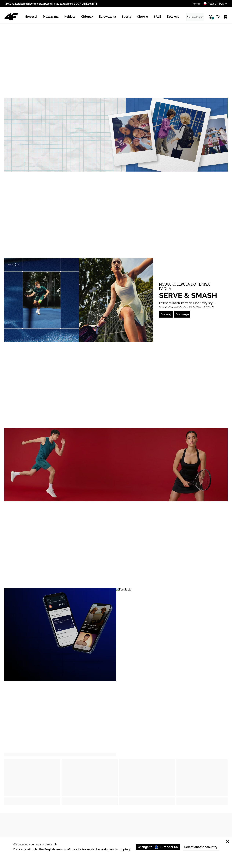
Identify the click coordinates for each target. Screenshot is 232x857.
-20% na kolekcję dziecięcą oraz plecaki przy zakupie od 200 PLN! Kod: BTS (50, 3)
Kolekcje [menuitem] (173, 16)
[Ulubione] (216, 17)
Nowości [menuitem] (31, 16)
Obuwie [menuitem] (142, 16)
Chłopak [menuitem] (87, 16)
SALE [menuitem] (157, 16)
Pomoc (196, 3)
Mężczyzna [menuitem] (51, 16)
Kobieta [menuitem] (69, 16)
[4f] (11, 17)
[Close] (227, 841)
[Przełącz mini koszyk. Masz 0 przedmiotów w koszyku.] (224, 16)
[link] (116, 135)
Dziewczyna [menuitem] (107, 16)
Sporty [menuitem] (126, 16)
